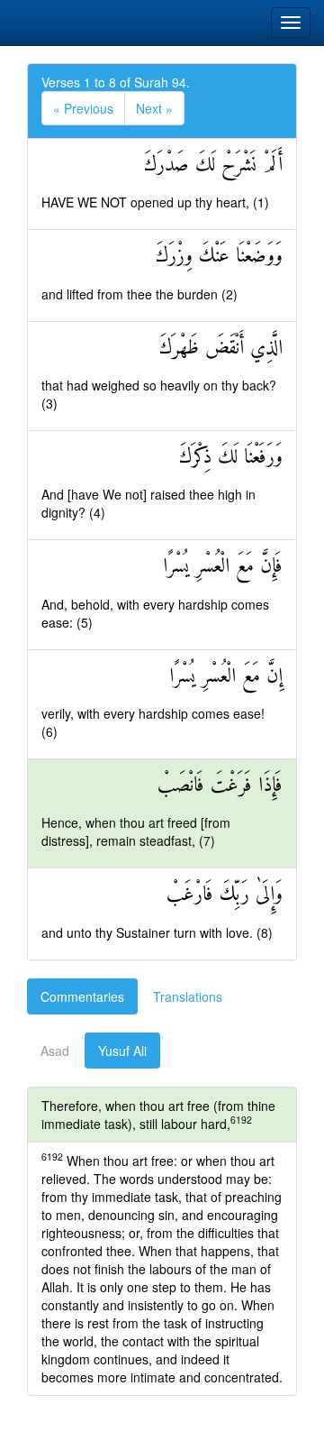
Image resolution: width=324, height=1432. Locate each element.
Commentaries (82, 996)
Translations (187, 996)
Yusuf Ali (122, 1051)
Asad (54, 1051)
